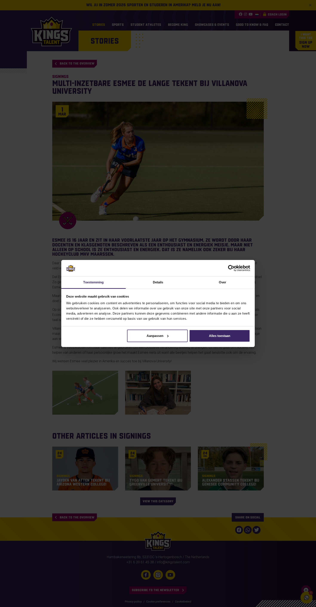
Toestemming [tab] (93, 282)
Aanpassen (155, 336)
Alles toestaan (219, 336)
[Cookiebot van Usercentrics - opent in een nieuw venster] (231, 268)
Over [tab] (222, 282)
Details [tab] (158, 282)
